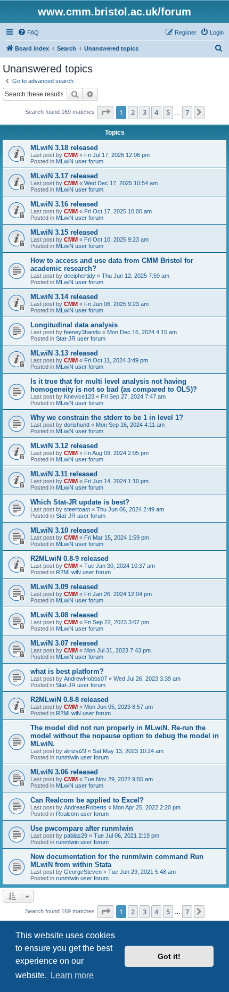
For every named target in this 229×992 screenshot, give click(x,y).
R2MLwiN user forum (83, 572)
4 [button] (156, 112)
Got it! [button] (169, 956)
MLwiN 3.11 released (63, 474)
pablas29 (75, 835)
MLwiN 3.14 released (64, 297)
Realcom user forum (82, 814)
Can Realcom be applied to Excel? (87, 800)
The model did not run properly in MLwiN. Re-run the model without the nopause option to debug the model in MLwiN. (124, 736)
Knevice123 (79, 396)
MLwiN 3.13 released (64, 353)
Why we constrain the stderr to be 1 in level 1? (106, 417)
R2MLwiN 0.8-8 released (69, 700)
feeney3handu (82, 332)
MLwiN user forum (79, 161)
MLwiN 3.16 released (64, 204)
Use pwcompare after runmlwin (81, 828)
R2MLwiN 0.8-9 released (69, 559)
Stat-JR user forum (80, 338)
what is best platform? (67, 671)
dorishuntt (76, 424)
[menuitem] (28, 32)
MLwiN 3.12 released (64, 446)
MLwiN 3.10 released (64, 530)
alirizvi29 (75, 751)
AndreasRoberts (85, 807)
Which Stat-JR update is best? (79, 502)
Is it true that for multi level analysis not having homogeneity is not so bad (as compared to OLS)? (113, 385)
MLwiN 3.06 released (64, 772)
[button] (105, 112)
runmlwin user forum (82, 757)
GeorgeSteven (83, 872)
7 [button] (187, 112)
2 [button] (133, 112)
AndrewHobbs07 (85, 678)
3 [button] (144, 112)
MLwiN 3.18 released (64, 148)
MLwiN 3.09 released (64, 587)
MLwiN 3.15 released (64, 232)
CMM (71, 155)
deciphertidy (79, 275)
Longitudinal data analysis (74, 325)
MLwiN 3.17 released (64, 176)
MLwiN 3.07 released (64, 643)
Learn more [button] (72, 975)
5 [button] (168, 112)
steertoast (77, 509)
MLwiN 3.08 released (64, 615)
